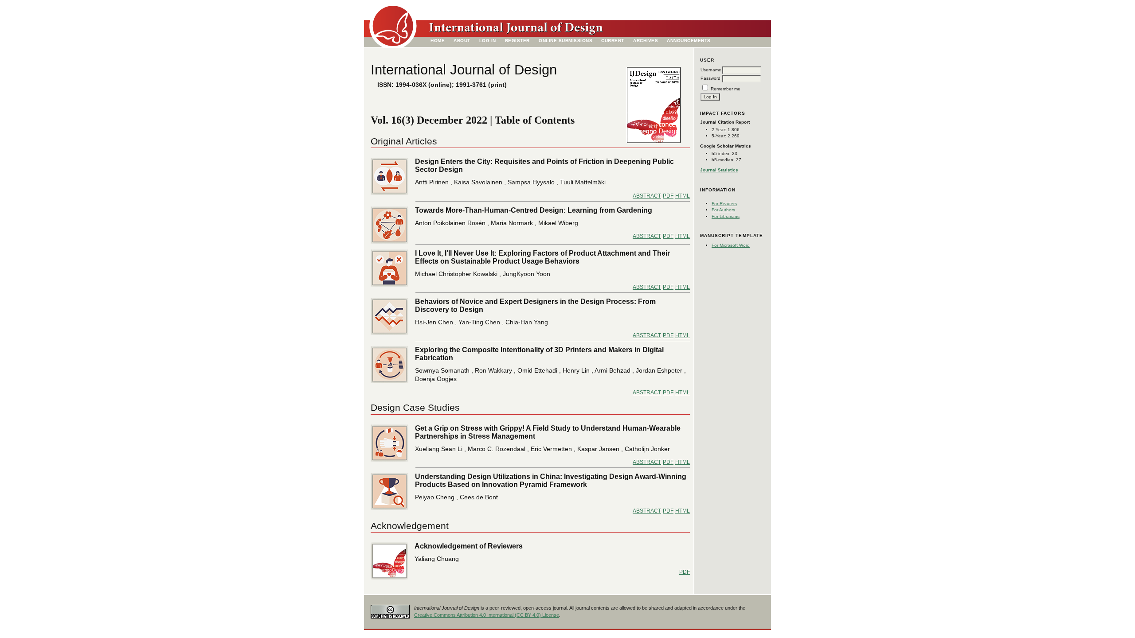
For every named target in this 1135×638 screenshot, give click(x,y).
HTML (682, 196)
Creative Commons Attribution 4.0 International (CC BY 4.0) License (486, 615)
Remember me (725, 88)
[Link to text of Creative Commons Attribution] (390, 609)
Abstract (647, 196)
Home (438, 40)
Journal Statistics (719, 169)
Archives (645, 40)
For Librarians (726, 216)
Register (517, 40)
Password (710, 78)
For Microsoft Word (731, 245)
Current (612, 40)
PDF (668, 196)
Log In (487, 40)
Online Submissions (565, 40)
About (462, 40)
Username (711, 69)
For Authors (723, 209)
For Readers (724, 203)
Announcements (689, 40)
